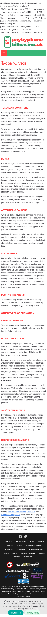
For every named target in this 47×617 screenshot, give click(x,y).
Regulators (9, 549)
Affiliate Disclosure (36, 549)
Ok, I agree (15, 613)
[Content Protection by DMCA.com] (23, 582)
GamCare (31, 512)
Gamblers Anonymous (10, 515)
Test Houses (28, 557)
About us (41, 542)
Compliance (21, 549)
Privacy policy (32, 613)
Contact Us (8, 542)
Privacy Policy (21, 542)
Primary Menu (4, 53)
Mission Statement (10, 553)
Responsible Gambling (34, 545)
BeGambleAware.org (17, 512)
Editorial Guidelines (28, 553)
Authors (10, 545)
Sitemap (19, 545)
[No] (44, 607)
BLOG (32, 542)
